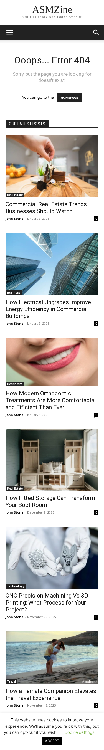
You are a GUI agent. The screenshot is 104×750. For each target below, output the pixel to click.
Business (14, 293)
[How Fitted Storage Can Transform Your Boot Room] (52, 460)
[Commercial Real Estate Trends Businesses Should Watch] (52, 166)
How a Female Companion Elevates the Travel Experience (51, 694)
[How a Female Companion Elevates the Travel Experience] (52, 657)
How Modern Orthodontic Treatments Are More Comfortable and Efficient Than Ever (50, 400)
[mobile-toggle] (9, 32)
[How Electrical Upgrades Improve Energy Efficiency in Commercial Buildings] (52, 264)
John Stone (14, 218)
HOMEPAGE (69, 98)
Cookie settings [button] (79, 732)
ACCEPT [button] (52, 741)
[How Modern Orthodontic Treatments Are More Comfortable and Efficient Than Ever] (52, 362)
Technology (15, 586)
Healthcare (14, 384)
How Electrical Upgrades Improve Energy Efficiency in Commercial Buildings (48, 309)
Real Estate (15, 195)
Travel (11, 682)
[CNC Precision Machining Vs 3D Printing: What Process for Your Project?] (52, 558)
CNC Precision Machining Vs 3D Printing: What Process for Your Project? (47, 602)
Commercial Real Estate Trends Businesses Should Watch (46, 207)
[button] (96, 32)
